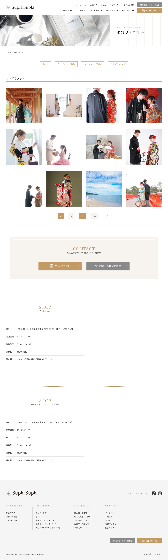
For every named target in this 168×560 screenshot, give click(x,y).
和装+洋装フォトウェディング (48, 527)
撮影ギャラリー (128, 10)
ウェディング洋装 (92, 64)
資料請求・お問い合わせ (149, 5)
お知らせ (93, 5)
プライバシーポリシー (152, 554)
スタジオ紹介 (115, 5)
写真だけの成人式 (81, 524)
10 (94, 215)
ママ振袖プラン (80, 520)
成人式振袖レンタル (82, 516)
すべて (45, 64)
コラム (103, 5)
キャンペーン (81, 5)
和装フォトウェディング (46, 520)
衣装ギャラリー (112, 10)
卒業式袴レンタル (81, 527)
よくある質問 (129, 5)
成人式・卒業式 (96, 10)
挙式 (37, 516)
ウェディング (81, 10)
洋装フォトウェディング (46, 524)
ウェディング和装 (66, 64)
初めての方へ (67, 10)
